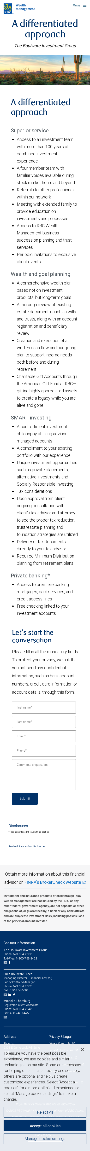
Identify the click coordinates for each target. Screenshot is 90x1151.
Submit (24, 798)
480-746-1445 (19, 1013)
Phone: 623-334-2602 (18, 954)
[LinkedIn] (10, 995)
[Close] (82, 1049)
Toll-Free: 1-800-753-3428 (20, 958)
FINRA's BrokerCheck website (52, 882)
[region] (45, 1097)
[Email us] (6, 962)
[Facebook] (9, 962)
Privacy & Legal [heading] (60, 1037)
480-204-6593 (19, 990)
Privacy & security (60, 1043)
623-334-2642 (22, 1009)
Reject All (45, 1112)
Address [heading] (10, 1037)
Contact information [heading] (19, 943)
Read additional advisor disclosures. (27, 846)
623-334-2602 (22, 986)
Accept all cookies (45, 1125)
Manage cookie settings (45, 1138)
